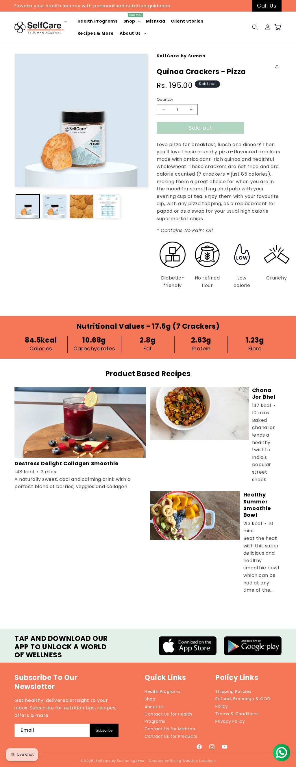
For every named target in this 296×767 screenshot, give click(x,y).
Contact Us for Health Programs (168, 717)
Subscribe (104, 730)
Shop (150, 699)
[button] (132, 21)
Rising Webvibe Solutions (193, 760)
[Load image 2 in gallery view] (54, 206)
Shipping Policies (233, 691)
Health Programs (163, 691)
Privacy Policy (230, 721)
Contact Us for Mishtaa (170, 729)
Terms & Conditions (237, 714)
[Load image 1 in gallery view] (28, 206)
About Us (154, 707)
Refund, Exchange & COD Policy (242, 702)
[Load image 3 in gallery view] (81, 206)
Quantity (165, 99)
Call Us (267, 5)
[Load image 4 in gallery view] (108, 206)
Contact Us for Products (171, 736)
